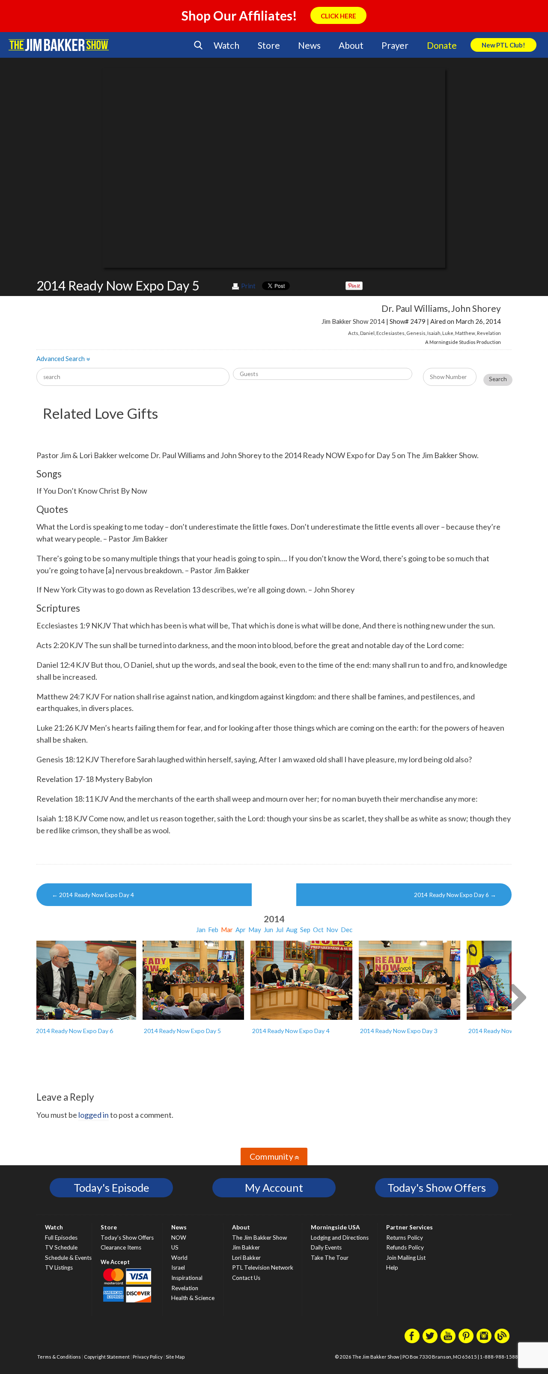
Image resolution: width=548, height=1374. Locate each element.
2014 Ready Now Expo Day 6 (455, 894)
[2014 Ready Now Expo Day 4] (301, 980)
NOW (178, 1237)
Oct (318, 929)
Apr (240, 929)
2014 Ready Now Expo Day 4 (93, 894)
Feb (213, 929)
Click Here (338, 16)
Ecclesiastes (390, 333)
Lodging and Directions (340, 1237)
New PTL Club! (503, 45)
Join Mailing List (406, 1257)
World (179, 1257)
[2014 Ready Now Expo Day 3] (410, 980)
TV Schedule (61, 1247)
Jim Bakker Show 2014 (353, 321)
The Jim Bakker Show (259, 1237)
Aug (292, 929)
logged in (93, 1114)
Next (517, 996)
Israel (178, 1267)
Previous (31, 996)
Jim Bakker (59, 45)
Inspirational (187, 1277)
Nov (332, 929)
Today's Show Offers (436, 1187)
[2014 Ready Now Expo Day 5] (193, 980)
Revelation (489, 333)
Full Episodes (61, 1237)
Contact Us (246, 1277)
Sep (305, 929)
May (254, 929)
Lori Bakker (246, 1257)
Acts (353, 333)
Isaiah (434, 333)
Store (269, 45)
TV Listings (59, 1267)
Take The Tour (329, 1257)
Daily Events (326, 1247)
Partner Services (409, 1227)
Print (248, 286)
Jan (201, 929)
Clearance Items (121, 1247)
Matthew (465, 333)
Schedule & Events (68, 1257)
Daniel (367, 333)
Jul (279, 929)
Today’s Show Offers (127, 1237)
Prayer (394, 45)
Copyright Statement (107, 1356)
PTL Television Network (262, 1267)
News (309, 45)
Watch (226, 45)
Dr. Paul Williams (414, 308)
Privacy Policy (148, 1356)
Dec (346, 929)
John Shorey (476, 308)
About (351, 45)
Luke (447, 333)
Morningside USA (335, 1227)
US (175, 1247)
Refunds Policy (405, 1247)
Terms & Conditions (59, 1356)
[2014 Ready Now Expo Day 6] (85, 980)
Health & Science (192, 1297)
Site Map (175, 1356)
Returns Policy (404, 1237)
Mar (227, 929)
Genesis (416, 333)
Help (392, 1267)
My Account (274, 1187)
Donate (442, 45)
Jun (268, 929)
